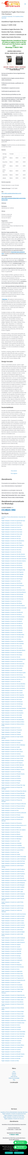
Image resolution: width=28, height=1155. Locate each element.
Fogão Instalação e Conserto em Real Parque (12, 767)
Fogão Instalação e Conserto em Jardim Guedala (13, 896)
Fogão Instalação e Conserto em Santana (11, 753)
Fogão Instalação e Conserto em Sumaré (11, 742)
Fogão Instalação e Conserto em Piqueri (11, 782)
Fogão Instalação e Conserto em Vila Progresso (12, 572)
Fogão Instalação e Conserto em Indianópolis (12, 960)
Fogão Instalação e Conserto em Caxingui (11, 1027)
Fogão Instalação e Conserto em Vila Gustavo (12, 661)
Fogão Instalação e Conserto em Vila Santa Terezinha (14, 558)
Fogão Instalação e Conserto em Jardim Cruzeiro (13, 920)
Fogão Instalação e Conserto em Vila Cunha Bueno (13, 688)
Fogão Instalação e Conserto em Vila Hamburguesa (13, 659)
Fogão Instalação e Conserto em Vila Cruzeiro (12, 690)
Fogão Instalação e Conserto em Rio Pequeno (12, 762)
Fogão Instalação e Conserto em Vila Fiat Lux (12, 679)
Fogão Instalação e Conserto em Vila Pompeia (12, 576)
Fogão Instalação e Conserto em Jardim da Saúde (13, 916)
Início (14, 1071)
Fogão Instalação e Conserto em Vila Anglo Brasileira (14, 708)
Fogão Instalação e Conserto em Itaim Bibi (11, 951)
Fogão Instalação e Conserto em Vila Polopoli (12, 578)
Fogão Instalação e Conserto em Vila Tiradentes (13, 545)
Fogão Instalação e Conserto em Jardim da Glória (13, 918)
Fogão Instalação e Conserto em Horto (10, 969)
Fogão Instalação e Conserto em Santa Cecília (12, 758)
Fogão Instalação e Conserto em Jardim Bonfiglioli (13, 931)
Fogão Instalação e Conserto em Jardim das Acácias (14, 914)
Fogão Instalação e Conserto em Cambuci (11, 1049)
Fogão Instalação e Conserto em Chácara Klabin (13, 1011)
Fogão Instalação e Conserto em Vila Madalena (12, 641)
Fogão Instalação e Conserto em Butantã (11, 1051)
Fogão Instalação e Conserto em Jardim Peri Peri (13, 871)
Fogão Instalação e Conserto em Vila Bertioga (12, 704)
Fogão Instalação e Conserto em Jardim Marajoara (13, 882)
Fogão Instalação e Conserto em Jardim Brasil (12, 929)
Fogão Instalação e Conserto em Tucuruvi (11, 727)
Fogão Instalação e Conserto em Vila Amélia (12, 715)
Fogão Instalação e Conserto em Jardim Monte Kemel (14, 880)
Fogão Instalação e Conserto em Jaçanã (11, 946)
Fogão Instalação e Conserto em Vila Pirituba (12, 583)
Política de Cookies (19, 1152)
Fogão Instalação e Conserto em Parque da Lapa (13, 808)
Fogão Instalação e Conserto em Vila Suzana (12, 547)
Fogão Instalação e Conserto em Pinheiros (11, 778)
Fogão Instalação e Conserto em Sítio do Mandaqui (13, 744)
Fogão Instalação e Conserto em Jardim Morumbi (13, 878)
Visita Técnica (14, 1076)
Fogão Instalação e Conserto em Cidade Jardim (12, 999)
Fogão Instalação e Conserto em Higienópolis (12, 971)
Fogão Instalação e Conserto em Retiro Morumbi (13, 765)
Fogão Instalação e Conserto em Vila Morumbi (12, 612)
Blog (14, 1079)
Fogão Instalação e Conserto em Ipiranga (11, 955)
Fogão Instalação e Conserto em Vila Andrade (12, 710)
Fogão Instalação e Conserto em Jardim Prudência (13, 869)
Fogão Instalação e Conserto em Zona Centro (12, 525)
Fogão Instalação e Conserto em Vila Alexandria (13, 719)
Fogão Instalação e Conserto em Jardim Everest (13, 905)
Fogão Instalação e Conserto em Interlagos (11, 958)
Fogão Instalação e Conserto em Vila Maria (11, 639)
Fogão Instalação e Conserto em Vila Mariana (12, 632)
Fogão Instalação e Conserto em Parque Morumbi (13, 793)
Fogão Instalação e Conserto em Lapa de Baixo (12, 850)
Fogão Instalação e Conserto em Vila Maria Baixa (13, 634)
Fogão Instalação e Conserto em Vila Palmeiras (12, 598)
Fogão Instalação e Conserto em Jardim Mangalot (13, 885)
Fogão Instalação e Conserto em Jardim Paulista (13, 876)
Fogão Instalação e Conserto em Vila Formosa (12, 674)
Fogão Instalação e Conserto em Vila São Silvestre (13, 554)
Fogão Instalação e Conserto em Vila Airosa (12, 706)
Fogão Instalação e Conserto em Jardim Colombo (13, 927)
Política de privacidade (14, 1078)
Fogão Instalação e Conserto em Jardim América (13, 940)
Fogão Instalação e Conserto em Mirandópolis (12, 836)
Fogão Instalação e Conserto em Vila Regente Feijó (13, 569)
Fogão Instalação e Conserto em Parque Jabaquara (13, 795)
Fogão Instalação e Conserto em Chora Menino (12, 1001)
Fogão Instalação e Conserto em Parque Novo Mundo (14, 791)
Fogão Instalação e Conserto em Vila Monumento (13, 616)
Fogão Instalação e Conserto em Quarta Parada (13, 760)
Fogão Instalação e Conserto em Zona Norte (12, 529)
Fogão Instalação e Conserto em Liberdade (11, 843)
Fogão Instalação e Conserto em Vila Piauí (11, 587)
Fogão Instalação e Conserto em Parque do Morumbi (14, 803)
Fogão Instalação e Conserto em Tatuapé (11, 732)
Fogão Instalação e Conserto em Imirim (11, 962)
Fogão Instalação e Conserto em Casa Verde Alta (13, 1036)
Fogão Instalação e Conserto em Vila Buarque (12, 701)
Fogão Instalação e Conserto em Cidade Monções (13, 995)
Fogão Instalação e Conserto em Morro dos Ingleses (14, 829)
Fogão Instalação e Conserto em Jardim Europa (12, 908)
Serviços (14, 1074)
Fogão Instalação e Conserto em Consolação (12, 984)
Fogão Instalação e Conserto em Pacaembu (12, 823)
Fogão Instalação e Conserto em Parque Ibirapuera (13, 797)
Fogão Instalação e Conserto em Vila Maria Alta (12, 636)
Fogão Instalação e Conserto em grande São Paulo (13, 520)
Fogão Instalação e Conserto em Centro (11, 1025)
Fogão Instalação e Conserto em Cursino (11, 982)
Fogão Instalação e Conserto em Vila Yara (11, 538)
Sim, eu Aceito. (8, 1152)
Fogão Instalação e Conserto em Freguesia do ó (13, 978)
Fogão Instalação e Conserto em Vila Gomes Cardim (14, 672)
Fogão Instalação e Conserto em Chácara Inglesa (13, 1016)
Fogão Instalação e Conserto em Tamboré (11, 734)
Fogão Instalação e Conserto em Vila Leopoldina (13, 643)
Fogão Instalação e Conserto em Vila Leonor (12, 645)
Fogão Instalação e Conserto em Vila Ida (11, 657)
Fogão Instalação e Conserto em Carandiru (11, 1040)
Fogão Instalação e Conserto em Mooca (11, 832)
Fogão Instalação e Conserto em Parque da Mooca (13, 806)
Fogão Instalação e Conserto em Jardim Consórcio (13, 925)
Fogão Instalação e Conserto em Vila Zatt (11, 536)
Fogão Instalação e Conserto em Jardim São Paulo (13, 861)
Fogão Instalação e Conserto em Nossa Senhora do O (14, 825)
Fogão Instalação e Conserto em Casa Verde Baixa (13, 1033)
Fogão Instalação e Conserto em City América (12, 987)
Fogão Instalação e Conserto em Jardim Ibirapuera (13, 893)
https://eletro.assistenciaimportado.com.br (11, 193)
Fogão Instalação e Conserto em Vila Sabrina (12, 563)
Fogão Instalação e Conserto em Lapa (10, 852)
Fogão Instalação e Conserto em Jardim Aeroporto (13, 942)
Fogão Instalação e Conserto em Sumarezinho (12, 740)
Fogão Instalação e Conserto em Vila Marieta (12, 630)
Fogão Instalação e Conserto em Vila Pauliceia (12, 596)
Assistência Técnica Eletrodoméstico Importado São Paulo (14, 1112)
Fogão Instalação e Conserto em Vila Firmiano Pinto (13, 677)
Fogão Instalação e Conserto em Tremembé (12, 730)
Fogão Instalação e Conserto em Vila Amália (12, 717)
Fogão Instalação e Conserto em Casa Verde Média (13, 1031)
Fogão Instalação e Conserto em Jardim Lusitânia (13, 887)
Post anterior (14, 470)
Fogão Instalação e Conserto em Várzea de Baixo (13, 721)
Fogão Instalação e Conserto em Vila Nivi (11, 610)
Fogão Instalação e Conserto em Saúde (11, 747)
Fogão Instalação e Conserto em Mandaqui (11, 838)
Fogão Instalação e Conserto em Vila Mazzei (12, 621)
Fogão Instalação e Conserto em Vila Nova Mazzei (13, 605)
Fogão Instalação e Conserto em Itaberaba (11, 953)
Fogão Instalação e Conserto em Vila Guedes (12, 668)
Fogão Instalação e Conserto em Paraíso (11, 814)
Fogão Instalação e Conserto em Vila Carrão (12, 699)
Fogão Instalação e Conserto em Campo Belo (12, 1047)
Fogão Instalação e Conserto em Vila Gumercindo (13, 663)
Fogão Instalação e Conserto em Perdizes (11, 780)
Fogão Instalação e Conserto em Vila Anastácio (12, 712)
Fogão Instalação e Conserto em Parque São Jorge (13, 785)
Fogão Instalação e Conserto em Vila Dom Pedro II (13, 686)
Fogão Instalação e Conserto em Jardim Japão (12, 891)
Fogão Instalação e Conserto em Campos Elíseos (13, 1045)
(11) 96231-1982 (9, 510)
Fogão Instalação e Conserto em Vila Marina (12, 625)
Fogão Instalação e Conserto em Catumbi (11, 1029)
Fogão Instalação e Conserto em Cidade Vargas (12, 989)
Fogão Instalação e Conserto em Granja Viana (12, 973)
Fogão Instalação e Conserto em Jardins (11, 854)
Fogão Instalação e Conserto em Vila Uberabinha (13, 540)
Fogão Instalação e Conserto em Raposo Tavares (13, 769)
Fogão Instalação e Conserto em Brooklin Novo (12, 1056)
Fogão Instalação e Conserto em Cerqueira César (13, 1022)
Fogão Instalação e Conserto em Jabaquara (12, 949)
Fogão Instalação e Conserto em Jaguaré (11, 944)
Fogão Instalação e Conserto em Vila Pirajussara (13, 585)
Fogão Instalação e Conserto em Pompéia (11, 771)
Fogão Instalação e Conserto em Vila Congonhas (13, 695)
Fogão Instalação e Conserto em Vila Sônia (11, 549)
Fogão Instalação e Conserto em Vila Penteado (12, 594)
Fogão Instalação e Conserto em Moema (11, 834)
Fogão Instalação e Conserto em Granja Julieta (12, 975)
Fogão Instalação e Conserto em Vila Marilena (12, 628)
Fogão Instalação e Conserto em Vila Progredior (13, 574)
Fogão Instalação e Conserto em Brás (10, 1060)
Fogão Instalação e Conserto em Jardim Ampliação (13, 937)
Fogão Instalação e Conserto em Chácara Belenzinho (14, 1020)
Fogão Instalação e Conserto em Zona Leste (12, 534)
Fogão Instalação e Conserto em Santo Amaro (12, 751)
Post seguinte (14, 473)
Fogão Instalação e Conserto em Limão (11, 841)
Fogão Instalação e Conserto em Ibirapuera (11, 964)
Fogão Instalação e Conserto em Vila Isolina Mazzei (13, 650)
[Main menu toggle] (25, 3)
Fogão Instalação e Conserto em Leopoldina (12, 845)
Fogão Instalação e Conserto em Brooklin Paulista (13, 1054)
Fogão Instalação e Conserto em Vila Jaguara (12, 648)
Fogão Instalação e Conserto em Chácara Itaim (12, 1013)
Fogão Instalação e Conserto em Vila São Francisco (13, 556)
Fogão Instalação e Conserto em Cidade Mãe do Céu (14, 997)
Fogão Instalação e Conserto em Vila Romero (12, 565)
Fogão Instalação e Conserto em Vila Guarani (12, 670)
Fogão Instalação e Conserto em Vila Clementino (13, 697)
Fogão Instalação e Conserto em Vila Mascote (12, 623)
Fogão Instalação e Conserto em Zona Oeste (12, 531)
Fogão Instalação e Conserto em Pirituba (11, 776)
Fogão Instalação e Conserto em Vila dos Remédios (13, 683)
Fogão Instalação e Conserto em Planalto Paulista (13, 774)
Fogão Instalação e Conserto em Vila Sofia (11, 552)
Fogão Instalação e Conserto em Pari (10, 810)
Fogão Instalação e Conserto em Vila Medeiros (12, 619)
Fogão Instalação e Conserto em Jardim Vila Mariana (14, 858)
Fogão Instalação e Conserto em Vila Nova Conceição (14, 607)
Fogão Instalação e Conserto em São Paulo (11, 522)
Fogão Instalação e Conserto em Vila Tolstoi (12, 543)
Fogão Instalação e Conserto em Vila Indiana (12, 654)
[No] (26, 1149)
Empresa (14, 1073)
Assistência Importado (7, 16)
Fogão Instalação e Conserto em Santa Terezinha (13, 756)
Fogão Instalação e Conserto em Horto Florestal (13, 966)
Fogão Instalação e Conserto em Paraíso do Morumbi (14, 812)
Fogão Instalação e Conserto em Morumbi (11, 827)
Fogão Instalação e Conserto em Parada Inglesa (13, 817)
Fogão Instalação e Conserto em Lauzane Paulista (13, 847)
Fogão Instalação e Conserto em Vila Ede (11, 681)
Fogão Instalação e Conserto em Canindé (11, 1042)
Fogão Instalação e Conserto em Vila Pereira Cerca (13, 590)
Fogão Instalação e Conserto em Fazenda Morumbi (13, 980)
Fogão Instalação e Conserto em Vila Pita (11, 581)
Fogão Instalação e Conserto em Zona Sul (11, 527)
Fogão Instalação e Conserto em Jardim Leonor (12, 889)
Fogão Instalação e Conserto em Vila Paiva (11, 601)
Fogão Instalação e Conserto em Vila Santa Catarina (14, 560)
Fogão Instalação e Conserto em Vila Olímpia (12, 603)
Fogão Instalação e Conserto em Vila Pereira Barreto (14, 592)
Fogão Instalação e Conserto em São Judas (12, 749)
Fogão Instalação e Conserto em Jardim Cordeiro (13, 923)
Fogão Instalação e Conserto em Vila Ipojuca (12, 652)
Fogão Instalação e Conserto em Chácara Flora (12, 1018)
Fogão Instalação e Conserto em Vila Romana (12, 567)
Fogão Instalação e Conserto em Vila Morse (12, 614)
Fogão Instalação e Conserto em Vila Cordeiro (12, 692)
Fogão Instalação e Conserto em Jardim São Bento (13, 863)
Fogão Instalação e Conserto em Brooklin (11, 1058)
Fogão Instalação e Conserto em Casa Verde (12, 1038)
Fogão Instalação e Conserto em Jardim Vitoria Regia (14, 856)
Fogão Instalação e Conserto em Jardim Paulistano (13, 873)
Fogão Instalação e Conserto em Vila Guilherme (12, 666)
